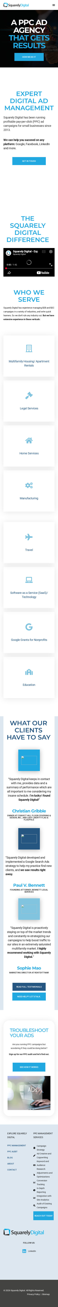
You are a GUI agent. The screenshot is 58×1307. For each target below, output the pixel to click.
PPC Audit (12, 1152)
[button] (54, 5)
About (10, 1164)
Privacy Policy (33, 1294)
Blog (10, 1158)
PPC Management (16, 1145)
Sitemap (46, 1294)
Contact (12, 1170)
